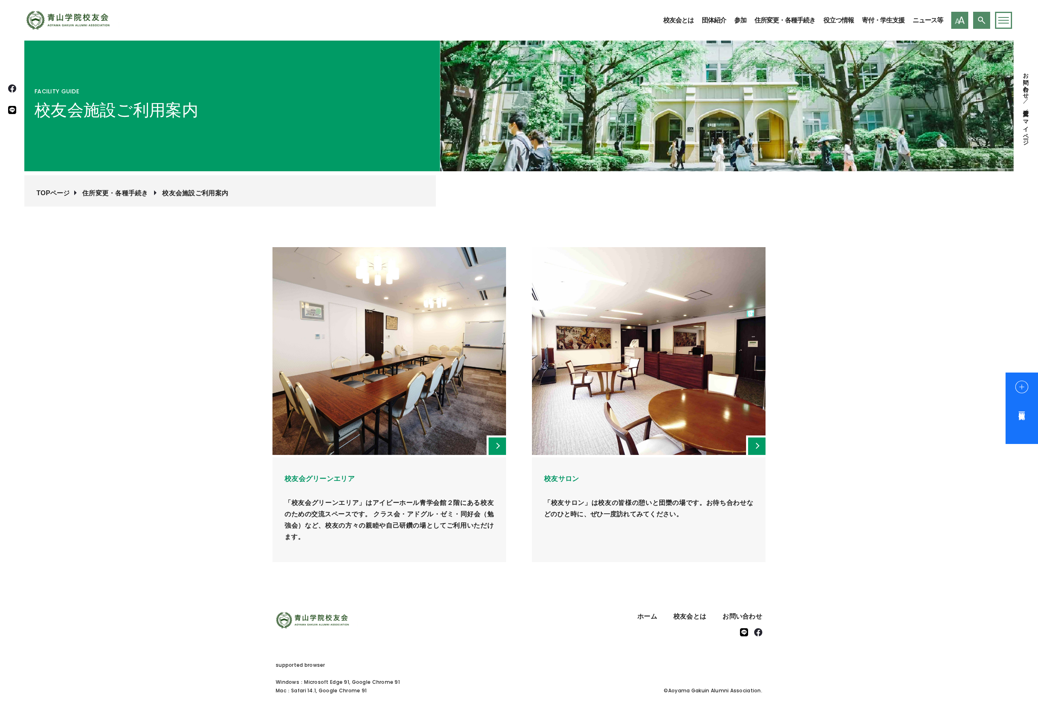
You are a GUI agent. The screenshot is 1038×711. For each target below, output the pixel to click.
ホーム (647, 616)
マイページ (1026, 129)
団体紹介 (714, 20)
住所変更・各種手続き (785, 20)
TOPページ (53, 193)
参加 (740, 20)
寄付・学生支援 (883, 20)
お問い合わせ (1026, 82)
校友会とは (678, 20)
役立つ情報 (839, 20)
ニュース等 (928, 20)
